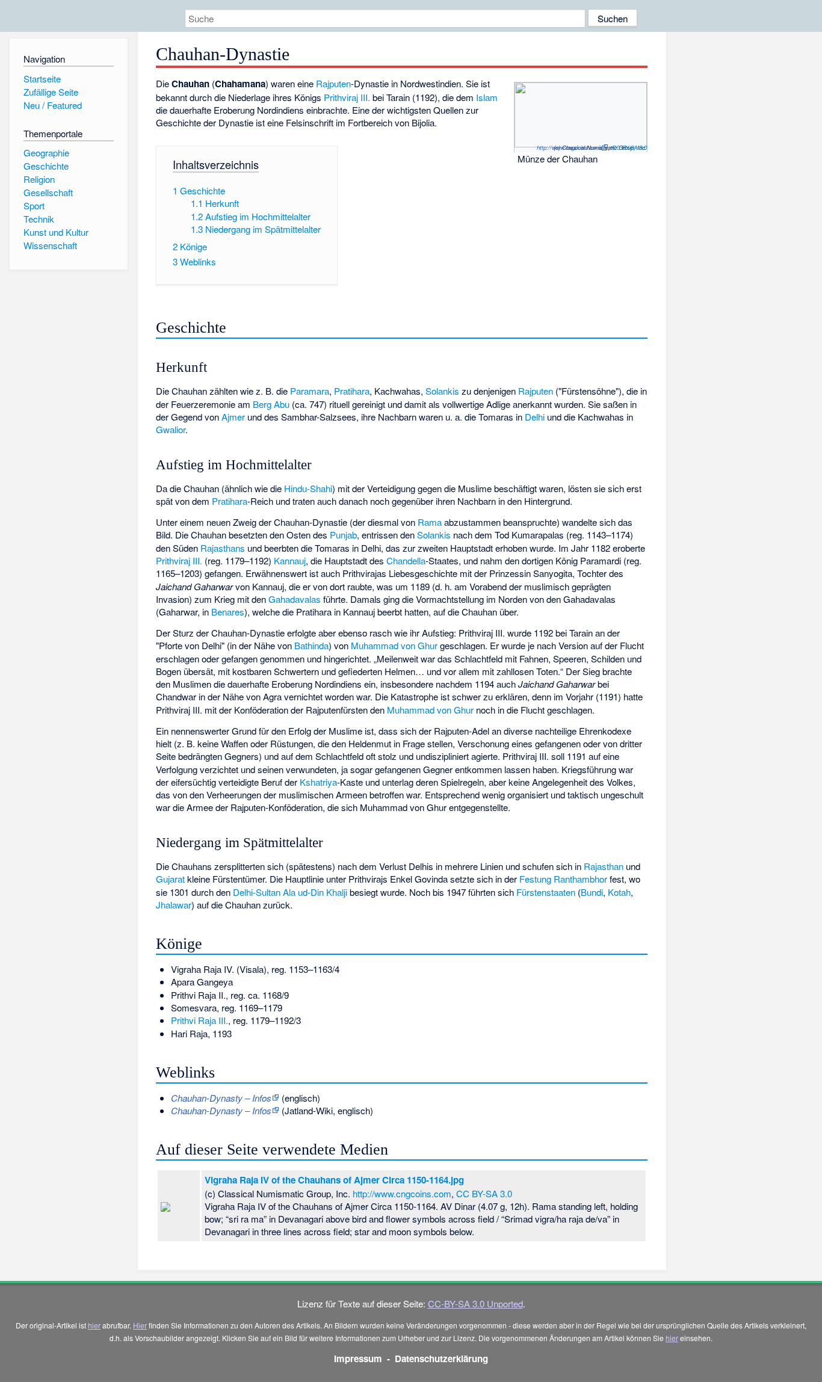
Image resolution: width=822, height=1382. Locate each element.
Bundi (592, 892)
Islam (487, 97)
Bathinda (311, 645)
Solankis (442, 390)
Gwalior (170, 429)
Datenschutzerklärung (441, 1358)
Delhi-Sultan (256, 892)
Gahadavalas (294, 599)
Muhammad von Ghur (394, 645)
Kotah (619, 892)
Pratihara (351, 390)
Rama (430, 522)
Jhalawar (173, 904)
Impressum (358, 1358)
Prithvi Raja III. (199, 1020)
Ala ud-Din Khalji (315, 892)
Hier (140, 1325)
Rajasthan (603, 866)
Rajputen (333, 83)
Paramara (309, 390)
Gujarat (170, 878)
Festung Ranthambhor (563, 878)
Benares (227, 611)
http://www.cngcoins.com (569, 147)
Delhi (535, 416)
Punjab (343, 534)
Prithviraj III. (347, 97)
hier (94, 1325)
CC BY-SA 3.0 (629, 147)
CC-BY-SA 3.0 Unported (475, 1303)
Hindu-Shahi (308, 488)
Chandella (405, 560)
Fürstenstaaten (545, 892)
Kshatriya (318, 782)
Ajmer (233, 416)
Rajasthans (222, 547)
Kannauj (290, 560)
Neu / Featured (52, 105)
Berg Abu (271, 404)
